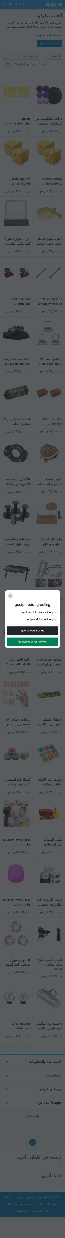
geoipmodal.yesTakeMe (32, 641)
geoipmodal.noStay (32, 630)
